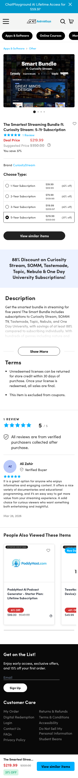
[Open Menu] (7, 21)
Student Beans (50, 738)
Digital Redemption (18, 717)
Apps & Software (17, 35)
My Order (11, 711)
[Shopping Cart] (71, 21)
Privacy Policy (14, 739)
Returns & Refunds (53, 711)
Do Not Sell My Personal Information (55, 730)
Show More (39, 351)
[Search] (62, 21)
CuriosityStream (24, 165)
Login (7, 722)
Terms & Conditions (54, 717)
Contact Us (12, 728)
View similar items (34, 235)
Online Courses (51, 35)
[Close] (70, 4)
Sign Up (15, 688)
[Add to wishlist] (74, 123)
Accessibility (48, 722)
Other (32, 48)
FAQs (7, 734)
